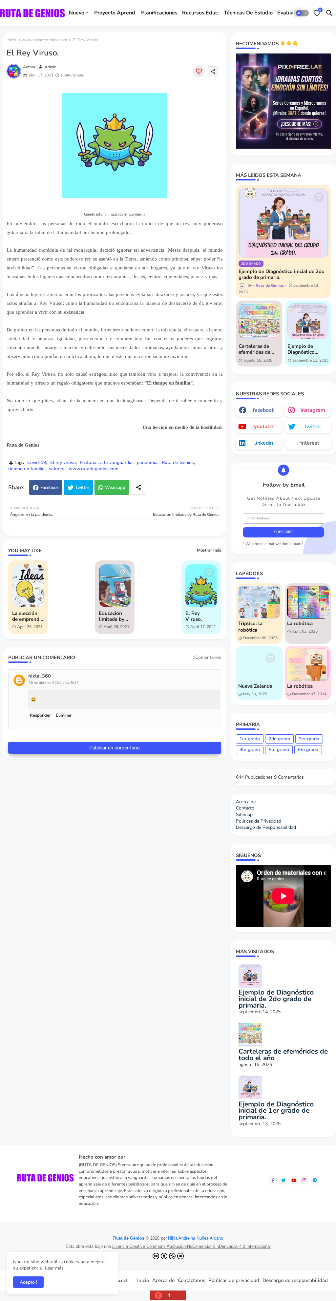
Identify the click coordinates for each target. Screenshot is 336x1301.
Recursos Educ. (200, 12)
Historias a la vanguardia (106, 462)
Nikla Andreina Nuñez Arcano (195, 1238)
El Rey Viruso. (193, 616)
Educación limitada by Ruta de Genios (111, 616)
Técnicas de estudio (248, 12)
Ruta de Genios (178, 462)
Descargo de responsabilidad (295, 1280)
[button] (302, 13)
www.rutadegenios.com (44, 40)
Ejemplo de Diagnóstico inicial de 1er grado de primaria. (302, 349)
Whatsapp (115, 488)
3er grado (309, 739)
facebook (263, 410)
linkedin (263, 443)
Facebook (49, 488)
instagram (313, 410)
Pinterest (308, 443)
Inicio (11, 40)
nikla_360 (39, 676)
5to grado (279, 749)
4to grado (250, 749)
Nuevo (76, 12)
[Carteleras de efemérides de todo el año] (259, 321)
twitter (312, 426)
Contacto (245, 808)
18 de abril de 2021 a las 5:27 (54, 682)
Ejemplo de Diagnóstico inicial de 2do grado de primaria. (282, 274)
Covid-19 (36, 462)
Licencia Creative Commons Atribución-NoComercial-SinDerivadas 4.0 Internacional (191, 1246)
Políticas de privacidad (233, 1280)
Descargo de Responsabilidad (266, 827)
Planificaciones (159, 12)
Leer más (54, 1268)
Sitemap (244, 814)
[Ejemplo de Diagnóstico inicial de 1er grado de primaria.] (307, 321)
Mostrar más (209, 550)
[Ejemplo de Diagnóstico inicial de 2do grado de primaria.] (283, 223)
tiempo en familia (26, 469)
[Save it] (199, 71)
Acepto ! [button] (28, 1282)
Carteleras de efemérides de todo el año (254, 349)
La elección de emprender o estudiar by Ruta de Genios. (28, 616)
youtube (263, 426)
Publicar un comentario (115, 748)
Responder (40, 715)
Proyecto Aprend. (115, 12)
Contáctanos (191, 1280)
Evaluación (290, 12)
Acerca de (246, 802)
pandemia (147, 462)
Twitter (82, 488)
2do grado (279, 739)
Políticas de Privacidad (258, 821)
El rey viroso (63, 462)
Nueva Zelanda (255, 686)
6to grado (308, 749)
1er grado (250, 739)
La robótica (300, 623)
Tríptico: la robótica (250, 626)
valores (56, 469)
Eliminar (64, 715)
